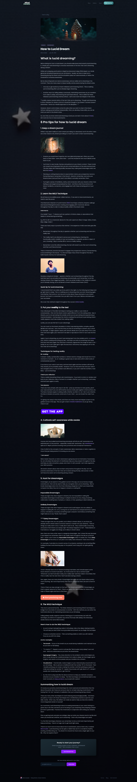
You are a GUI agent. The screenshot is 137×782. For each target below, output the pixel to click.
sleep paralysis (59, 679)
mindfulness (89, 443)
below (51, 170)
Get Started (113, 778)
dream (93, 338)
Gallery (94, 3)
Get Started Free (68, 751)
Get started (108, 3)
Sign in (100, 3)
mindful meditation (76, 402)
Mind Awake (80, 302)
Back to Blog (45, 15)
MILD (68, 203)
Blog (89, 3)
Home (102, 778)
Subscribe (71, 764)
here (91, 116)
